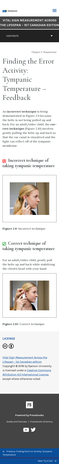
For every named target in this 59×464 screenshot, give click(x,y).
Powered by (29, 415)
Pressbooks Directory (41, 421)
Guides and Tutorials (16, 421)
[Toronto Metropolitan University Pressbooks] (11, 10)
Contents (12, 35)
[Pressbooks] (29, 405)
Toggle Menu (54, 10)
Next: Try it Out (45, 461)
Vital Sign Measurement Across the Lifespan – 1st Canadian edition (29, 23)
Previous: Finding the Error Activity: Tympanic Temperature (27, 453)
